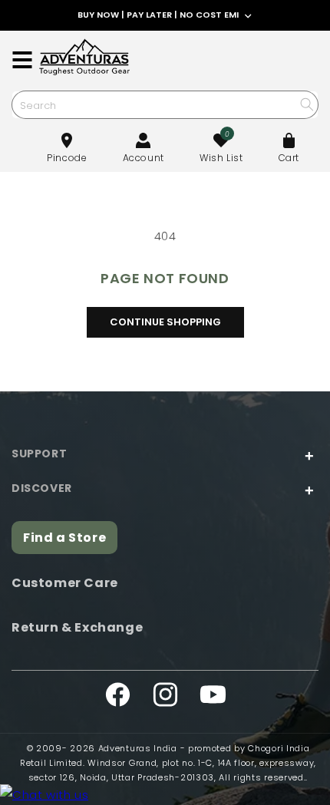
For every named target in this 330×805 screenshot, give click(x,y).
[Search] (306, 104)
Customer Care (65, 583)
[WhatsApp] (44, 794)
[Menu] (22, 60)
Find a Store (64, 537)
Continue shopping (165, 322)
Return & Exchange (77, 627)
